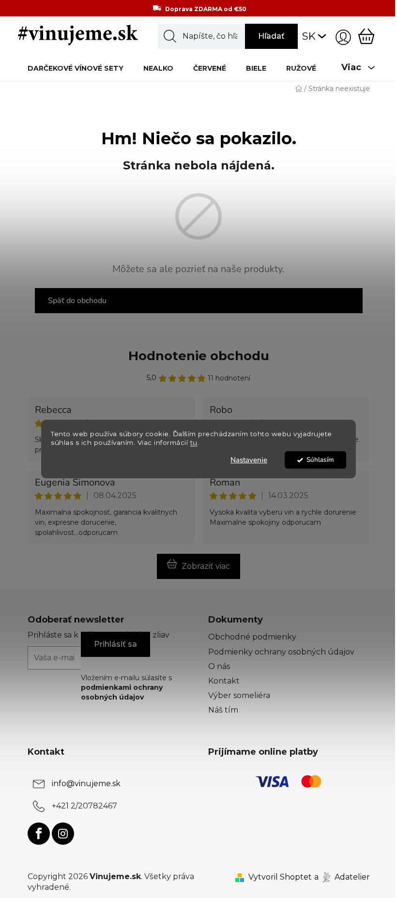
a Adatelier (342, 877)
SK (309, 36)
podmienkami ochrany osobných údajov (122, 692)
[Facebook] (39, 833)
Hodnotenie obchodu (198, 356)
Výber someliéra (239, 695)
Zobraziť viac (206, 566)
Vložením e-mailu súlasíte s (126, 687)
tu (194, 443)
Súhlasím (320, 459)
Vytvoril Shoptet (280, 877)
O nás (219, 666)
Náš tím (223, 710)
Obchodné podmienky (252, 636)
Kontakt (224, 680)
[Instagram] (63, 833)
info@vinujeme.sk (86, 783)
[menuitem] (75, 68)
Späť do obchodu (77, 300)
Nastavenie (248, 460)
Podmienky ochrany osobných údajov (281, 651)
